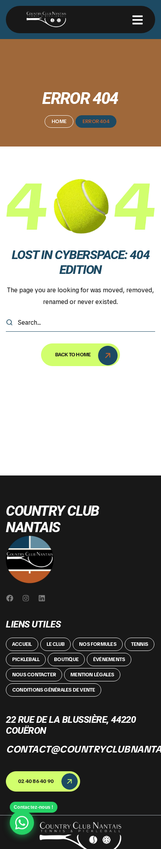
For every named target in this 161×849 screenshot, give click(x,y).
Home (59, 121)
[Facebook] (10, 598)
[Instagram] (26, 598)
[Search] (9, 323)
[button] (22, 644)
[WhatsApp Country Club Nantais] (22, 824)
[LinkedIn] (42, 598)
